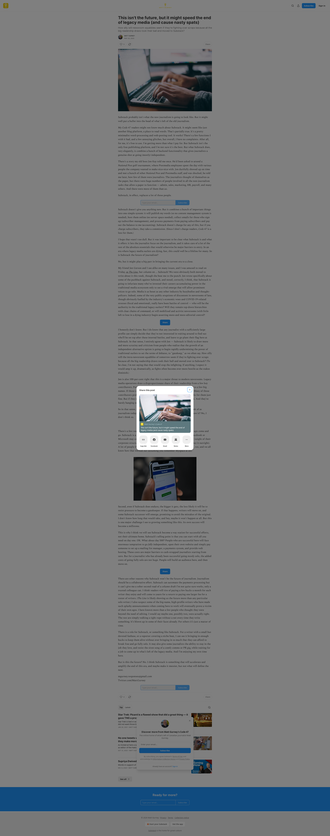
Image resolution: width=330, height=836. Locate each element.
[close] (190, 390)
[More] (187, 440)
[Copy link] (143, 440)
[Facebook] (154, 440)
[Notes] (176, 440)
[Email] (165, 440)
